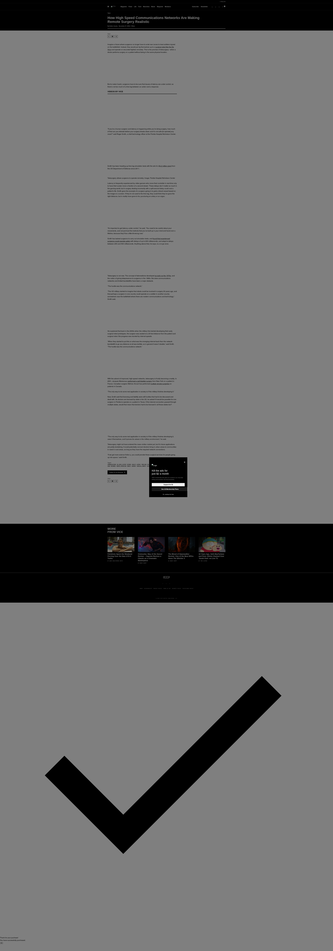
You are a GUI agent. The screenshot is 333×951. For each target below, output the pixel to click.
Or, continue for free (168, 494)
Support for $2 (168, 484)
